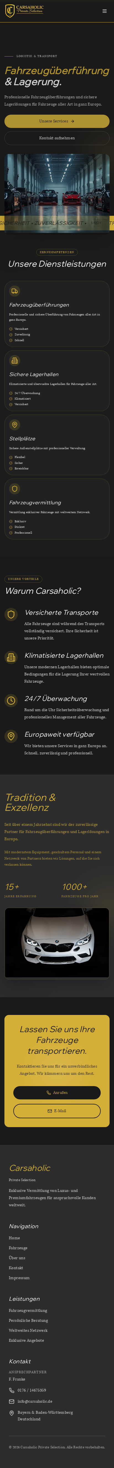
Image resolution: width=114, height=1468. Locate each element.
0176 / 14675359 (32, 1390)
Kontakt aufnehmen (57, 138)
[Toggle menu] (105, 11)
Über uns (17, 1258)
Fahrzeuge (18, 1248)
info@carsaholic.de (35, 1401)
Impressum (19, 1278)
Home (14, 1238)
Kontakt (16, 1268)
